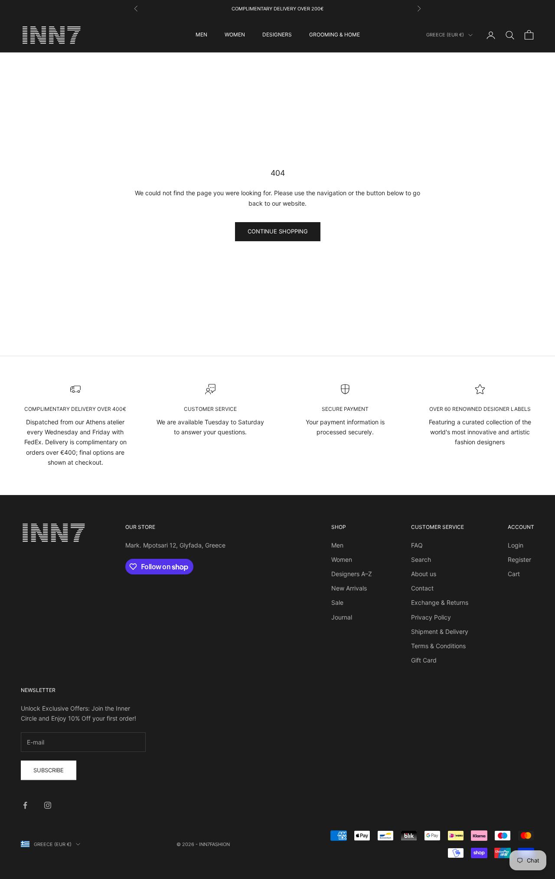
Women (341, 559)
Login (515, 545)
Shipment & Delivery (439, 631)
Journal (341, 617)
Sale (337, 602)
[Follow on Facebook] (25, 805)
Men (337, 545)
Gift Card (424, 660)
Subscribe (48, 770)
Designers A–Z (351, 573)
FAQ (417, 545)
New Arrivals (349, 588)
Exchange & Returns (439, 602)
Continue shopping (278, 231)
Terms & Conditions (438, 645)
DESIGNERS (277, 34)
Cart (514, 573)
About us (423, 573)
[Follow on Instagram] (47, 805)
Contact (422, 588)
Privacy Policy (431, 617)
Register (519, 559)
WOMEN (235, 34)
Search (421, 559)
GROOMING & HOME (334, 34)
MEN (201, 34)
